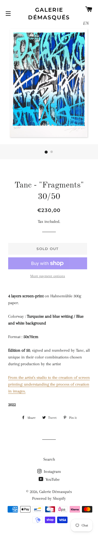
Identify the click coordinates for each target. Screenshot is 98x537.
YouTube (52, 479)
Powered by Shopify (49, 498)
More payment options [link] (47, 276)
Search (49, 459)
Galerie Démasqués (49, 14)
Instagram (52, 471)
